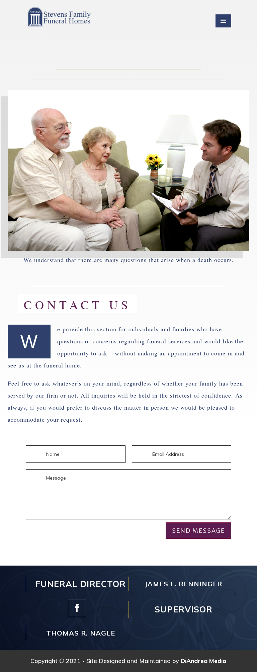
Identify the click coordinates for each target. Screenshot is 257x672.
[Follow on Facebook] (77, 608)
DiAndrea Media (203, 661)
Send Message (198, 530)
